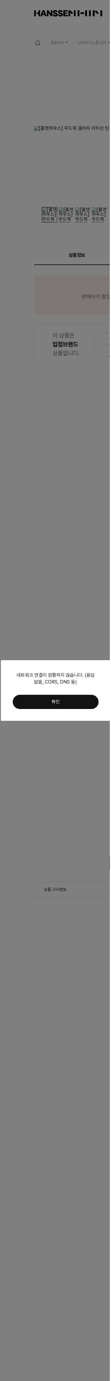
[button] (56, 702)
